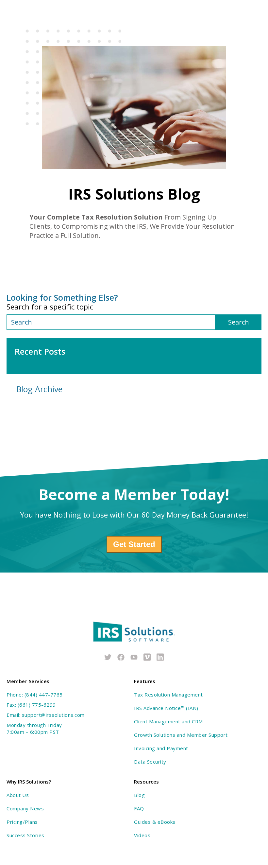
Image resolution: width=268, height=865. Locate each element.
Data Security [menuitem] (150, 761)
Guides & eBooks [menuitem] (155, 822)
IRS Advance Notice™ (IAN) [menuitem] (166, 708)
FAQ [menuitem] (139, 808)
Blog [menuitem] (139, 795)
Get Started (134, 544)
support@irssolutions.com (53, 715)
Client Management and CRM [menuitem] (168, 721)
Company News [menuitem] (25, 808)
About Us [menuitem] (18, 795)
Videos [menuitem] (142, 835)
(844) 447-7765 (44, 694)
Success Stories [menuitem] (25, 835)
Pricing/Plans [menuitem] (22, 822)
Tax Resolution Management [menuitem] (168, 694)
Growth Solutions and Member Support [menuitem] (181, 735)
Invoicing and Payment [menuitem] (161, 748)
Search (238, 322)
